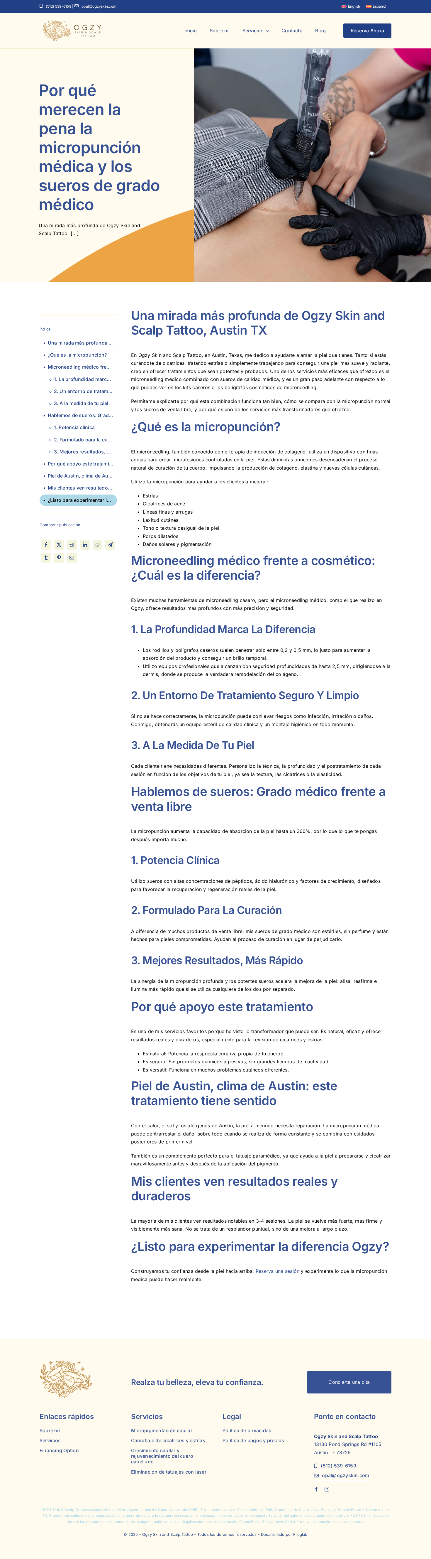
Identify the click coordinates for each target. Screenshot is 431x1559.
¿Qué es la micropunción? (77, 355)
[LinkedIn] (85, 544)
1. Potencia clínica (74, 427)
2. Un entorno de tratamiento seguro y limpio (85, 391)
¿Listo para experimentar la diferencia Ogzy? (82, 500)
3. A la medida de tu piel (81, 403)
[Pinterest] (58, 557)
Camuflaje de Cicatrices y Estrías (303, 1509)
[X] (58, 544)
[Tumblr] (46, 557)
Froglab (300, 1534)
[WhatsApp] (97, 544)
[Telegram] (110, 544)
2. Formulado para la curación (85, 440)
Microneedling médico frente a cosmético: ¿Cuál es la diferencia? (82, 367)
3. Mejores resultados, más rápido (85, 452)
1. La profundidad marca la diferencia (85, 379)
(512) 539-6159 (58, 6)
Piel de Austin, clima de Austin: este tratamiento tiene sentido (82, 476)
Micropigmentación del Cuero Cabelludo (152, 1509)
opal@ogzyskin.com (99, 6)
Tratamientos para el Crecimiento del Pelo (237, 1509)
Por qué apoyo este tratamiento (82, 464)
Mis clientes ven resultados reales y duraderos (82, 488)
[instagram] (327, 1489)
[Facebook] (46, 544)
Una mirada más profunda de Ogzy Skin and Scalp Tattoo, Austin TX (82, 343)
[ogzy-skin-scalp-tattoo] (72, 23)
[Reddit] (71, 544)
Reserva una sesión (277, 1271)
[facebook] (316, 1489)
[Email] (71, 557)
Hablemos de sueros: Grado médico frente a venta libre (82, 415)
